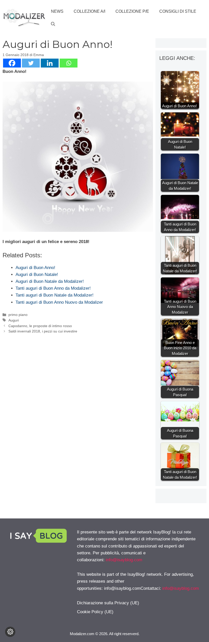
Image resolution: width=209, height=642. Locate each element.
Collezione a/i (89, 11)
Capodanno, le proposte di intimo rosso (40, 326)
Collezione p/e (132, 11)
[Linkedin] (50, 63)
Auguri (13, 320)
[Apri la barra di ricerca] (53, 24)
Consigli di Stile (177, 11)
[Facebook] (12, 63)
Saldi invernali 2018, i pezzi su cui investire (42, 331)
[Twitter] (31, 63)
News (57, 11)
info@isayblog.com (124, 559)
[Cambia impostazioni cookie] (10, 632)
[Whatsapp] (68, 63)
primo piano (18, 315)
